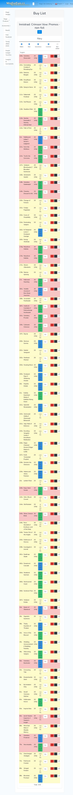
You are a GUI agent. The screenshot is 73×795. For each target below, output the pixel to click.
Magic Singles (7, 13)
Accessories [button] (6, 25)
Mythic (21, 46)
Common (48, 46)
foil (40, 32)
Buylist (7, 30)
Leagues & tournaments (7, 61)
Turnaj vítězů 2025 (7, 44)
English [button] (60, 4)
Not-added (57, 47)
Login (67, 4)
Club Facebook (7, 36)
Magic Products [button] (6, 20)
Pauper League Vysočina (7, 53)
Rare (29, 46)
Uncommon (38, 46)
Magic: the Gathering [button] (45, 4)
